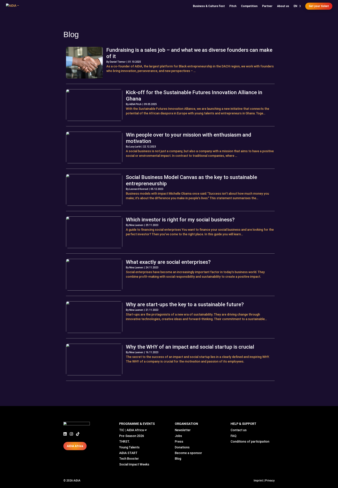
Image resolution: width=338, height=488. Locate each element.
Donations (182, 447)
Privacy (270, 480)
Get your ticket (319, 6)
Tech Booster (129, 458)
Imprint (258, 480)
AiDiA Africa (75, 446)
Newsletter (183, 430)
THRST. (124, 441)
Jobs (178, 436)
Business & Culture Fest (209, 6)
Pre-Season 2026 (131, 436)
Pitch (232, 6)
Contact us (239, 430)
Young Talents (129, 447)
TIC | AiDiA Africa (133, 430)
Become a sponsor (188, 453)
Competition (249, 6)
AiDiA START (128, 453)
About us (283, 6)
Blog (178, 458)
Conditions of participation (250, 441)
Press (179, 441)
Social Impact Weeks (134, 464)
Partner (267, 6)
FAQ (233, 436)
